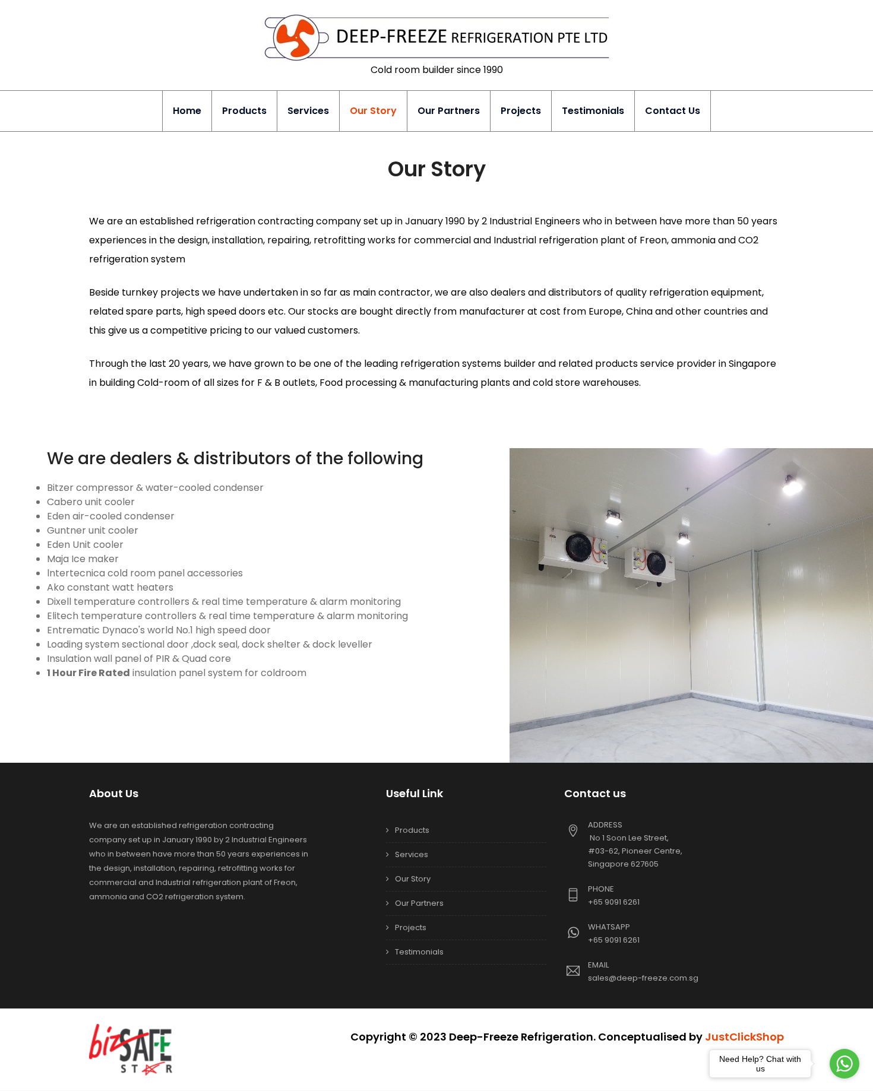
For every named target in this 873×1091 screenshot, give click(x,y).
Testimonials (593, 111)
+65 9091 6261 (614, 902)
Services (308, 111)
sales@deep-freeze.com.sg (643, 978)
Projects (521, 111)
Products (244, 111)
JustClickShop (744, 1036)
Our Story (373, 111)
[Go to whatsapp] (844, 1064)
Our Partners (448, 111)
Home (187, 111)
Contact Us (672, 111)
